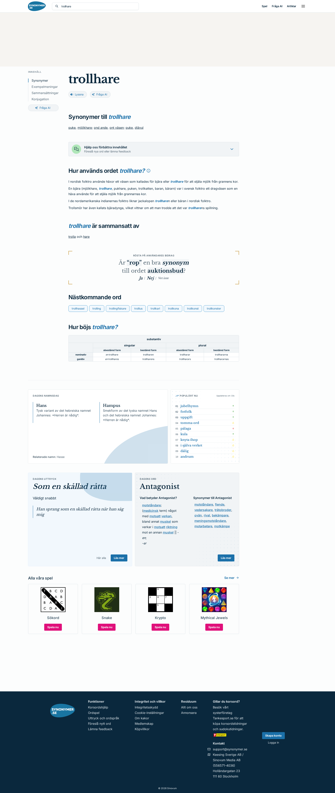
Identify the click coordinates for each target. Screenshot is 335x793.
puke (72, 128)
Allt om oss (189, 707)
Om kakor (142, 718)
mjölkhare (85, 128)
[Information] (148, 171)
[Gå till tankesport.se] (230, 735)
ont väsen (117, 128)
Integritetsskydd (146, 707)
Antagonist (160, 486)
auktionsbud (165, 270)
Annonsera (189, 713)
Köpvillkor (142, 729)
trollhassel (78, 308)
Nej (150, 278)
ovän (198, 515)
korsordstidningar (234, 724)
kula (183, 434)
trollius (138, 308)
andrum (187, 456)
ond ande (101, 128)
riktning (171, 527)
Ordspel (93, 713)
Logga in (273, 742)
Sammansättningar (45, 93)
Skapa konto (273, 735)
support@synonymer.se (230, 749)
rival (207, 515)
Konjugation (40, 99)
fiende (219, 504)
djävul (139, 128)
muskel (165, 521)
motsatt (155, 516)
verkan (166, 516)
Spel (264, 6)
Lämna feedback (100, 729)
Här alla (101, 558)
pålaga (185, 428)
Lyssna (79, 94)
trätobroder (223, 510)
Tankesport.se (223, 718)
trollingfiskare (117, 308)
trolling (96, 308)
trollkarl (155, 308)
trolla (72, 237)
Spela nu (53, 627)
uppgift (186, 417)
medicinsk (150, 511)
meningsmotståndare (210, 521)
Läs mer (119, 558)
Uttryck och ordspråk (103, 718)
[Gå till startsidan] (37, 6)
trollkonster (214, 308)
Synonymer (40, 80)
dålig (184, 451)
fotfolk (186, 411)
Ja (140, 278)
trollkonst (193, 308)
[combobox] (98, 6)
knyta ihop (189, 440)
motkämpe (222, 526)
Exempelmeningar (45, 87)
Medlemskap (144, 724)
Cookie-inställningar (149, 713)
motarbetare (203, 526)
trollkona (173, 308)
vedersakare (203, 510)
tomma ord (189, 423)
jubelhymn (189, 406)
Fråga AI (277, 6)
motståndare (151, 505)
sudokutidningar (231, 729)
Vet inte (163, 278)
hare (86, 237)
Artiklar (291, 6)
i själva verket (191, 445)
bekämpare (220, 515)
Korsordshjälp (98, 707)
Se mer (229, 578)
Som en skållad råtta (69, 486)
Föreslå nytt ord (99, 724)
